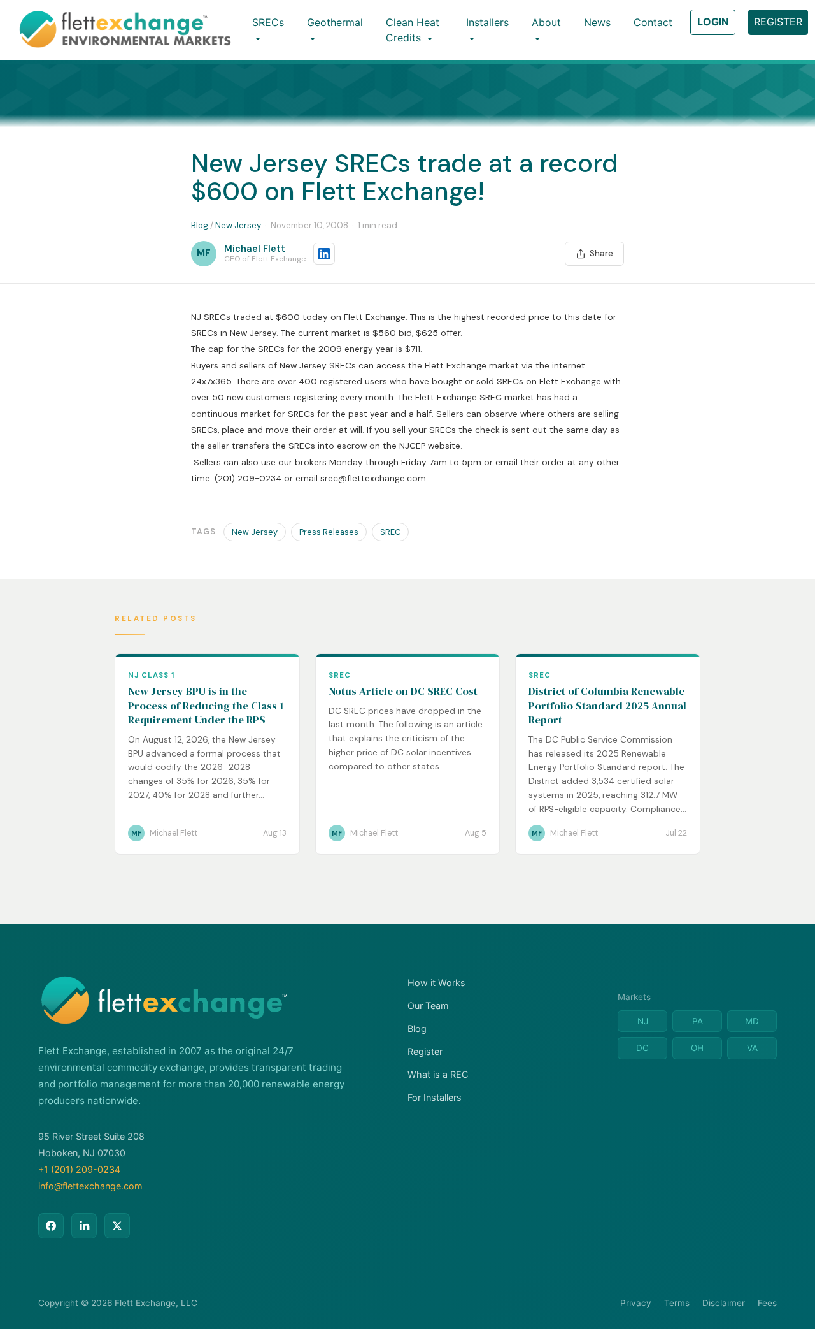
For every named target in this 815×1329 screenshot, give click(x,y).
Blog (199, 225)
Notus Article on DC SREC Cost (403, 691)
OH (697, 1048)
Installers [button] (487, 22)
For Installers (435, 1097)
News (597, 22)
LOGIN (713, 21)
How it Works (436, 982)
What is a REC (438, 1074)
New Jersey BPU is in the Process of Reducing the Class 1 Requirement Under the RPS (205, 705)
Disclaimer (723, 1303)
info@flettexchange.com (90, 1185)
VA (752, 1048)
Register (425, 1051)
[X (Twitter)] (117, 1225)
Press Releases (328, 532)
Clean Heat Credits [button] (412, 30)
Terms (677, 1303)
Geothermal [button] (335, 22)
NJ (642, 1021)
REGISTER (778, 21)
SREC (390, 532)
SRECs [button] (268, 22)
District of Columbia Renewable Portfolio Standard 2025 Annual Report (607, 705)
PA (697, 1021)
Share (601, 253)
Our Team (428, 1005)
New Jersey (238, 225)
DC (642, 1048)
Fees (767, 1303)
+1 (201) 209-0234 (79, 1169)
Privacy (635, 1303)
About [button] (546, 22)
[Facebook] (51, 1225)
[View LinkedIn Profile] (324, 254)
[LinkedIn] (84, 1225)
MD (752, 1021)
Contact (653, 22)
